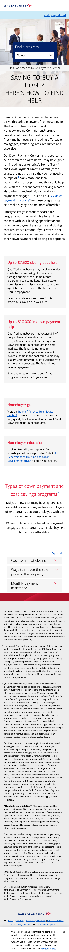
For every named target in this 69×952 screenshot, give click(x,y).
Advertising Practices (36, 920)
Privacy (11, 920)
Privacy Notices (48, 948)
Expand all (57, 553)
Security (20, 920)
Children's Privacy (55, 920)
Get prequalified (55, 15)
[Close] (63, 932)
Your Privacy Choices (21, 924)
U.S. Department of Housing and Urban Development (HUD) (33, 456)
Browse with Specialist (47, 924)
